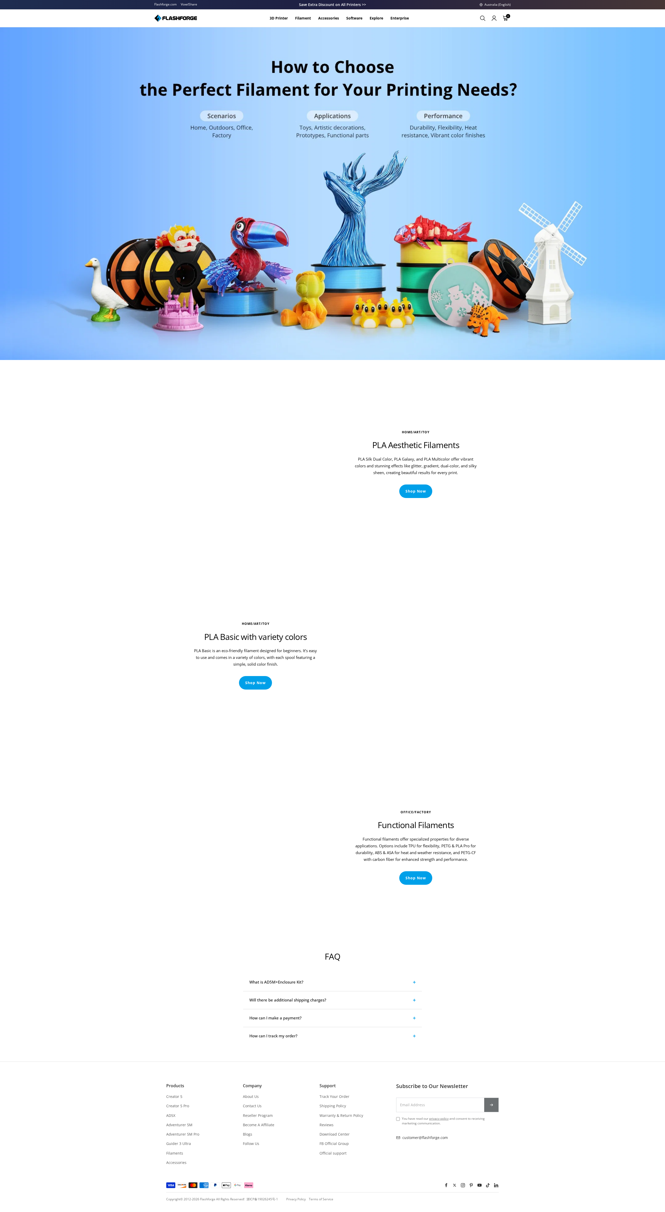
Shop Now (415, 491)
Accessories (176, 1162)
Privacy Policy (296, 1199)
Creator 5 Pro (177, 1105)
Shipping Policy (333, 1105)
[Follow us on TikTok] (487, 1185)
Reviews (327, 1124)
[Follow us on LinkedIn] (496, 1185)
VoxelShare (189, 4)
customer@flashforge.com (425, 1137)
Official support (333, 1153)
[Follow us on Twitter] (454, 1185)
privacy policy (439, 1118)
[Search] (482, 18)
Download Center (335, 1134)
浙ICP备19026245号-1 (262, 1199)
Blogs (247, 1134)
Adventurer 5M (179, 1124)
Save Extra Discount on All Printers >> (332, 4)
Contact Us (252, 1105)
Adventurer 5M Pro (182, 1134)
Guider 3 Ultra (178, 1143)
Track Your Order (334, 1096)
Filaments (174, 1153)
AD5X (170, 1115)
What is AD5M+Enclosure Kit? (276, 982)
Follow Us (251, 1143)
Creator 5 (174, 1096)
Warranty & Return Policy (341, 1115)
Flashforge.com (165, 4)
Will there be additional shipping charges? (287, 1000)
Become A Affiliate (258, 1124)
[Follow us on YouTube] (479, 1185)
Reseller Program (258, 1115)
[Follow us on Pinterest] (471, 1185)
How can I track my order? (273, 1035)
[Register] (491, 1105)
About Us (251, 1096)
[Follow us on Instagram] (463, 1185)
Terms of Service (321, 1199)
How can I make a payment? (275, 1017)
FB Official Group (334, 1143)
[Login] (494, 18)
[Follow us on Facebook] (446, 1185)
